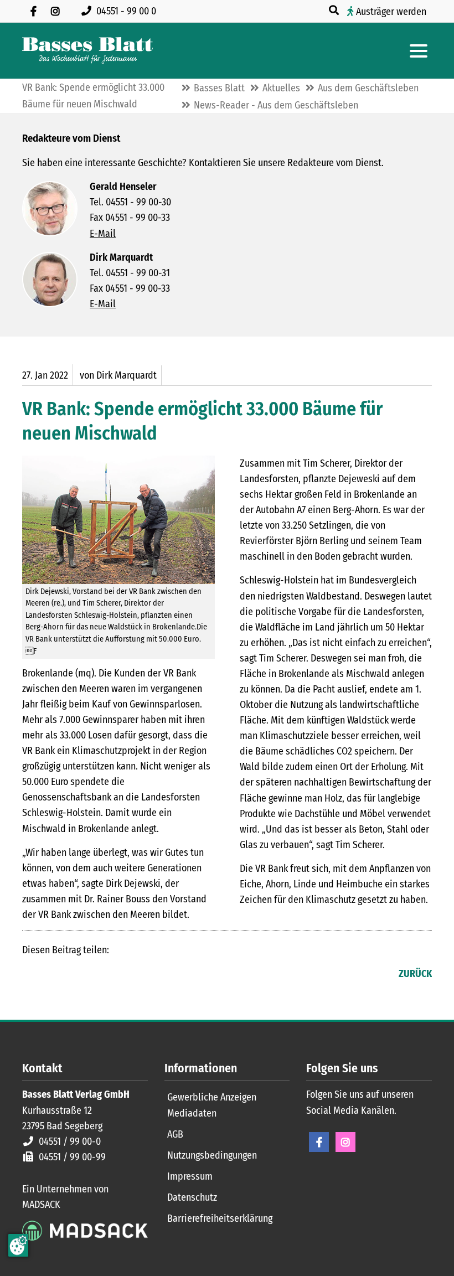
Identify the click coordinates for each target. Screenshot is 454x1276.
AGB (175, 1134)
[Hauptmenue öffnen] (418, 51)
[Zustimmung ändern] (18, 1245)
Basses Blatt (219, 88)
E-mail (75, 975)
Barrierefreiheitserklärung (219, 1218)
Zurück (415, 974)
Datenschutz (192, 1197)
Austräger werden (391, 12)
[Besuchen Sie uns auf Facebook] (33, 11)
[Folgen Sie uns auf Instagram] (55, 11)
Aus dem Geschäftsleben (368, 88)
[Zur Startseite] (87, 50)
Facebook (31, 975)
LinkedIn (53, 975)
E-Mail (103, 234)
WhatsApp (97, 975)
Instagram (345, 1142)
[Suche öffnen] (335, 10)
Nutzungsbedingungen (212, 1155)
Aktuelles (281, 88)
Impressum (190, 1176)
